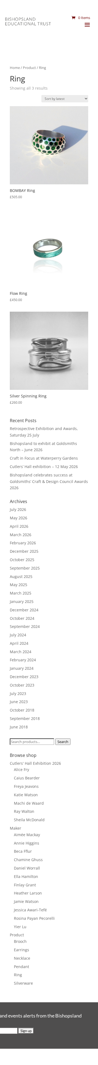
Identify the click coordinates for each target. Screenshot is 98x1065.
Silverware (23, 983)
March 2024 (20, 651)
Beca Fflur (23, 851)
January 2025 (21, 601)
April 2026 (19, 526)
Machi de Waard (29, 803)
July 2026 (18, 509)
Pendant (21, 966)
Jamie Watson (26, 901)
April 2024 (19, 643)
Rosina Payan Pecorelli (34, 918)
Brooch (20, 941)
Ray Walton (24, 811)
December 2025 (24, 551)
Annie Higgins (26, 843)
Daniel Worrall (27, 868)
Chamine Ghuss (28, 859)
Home (15, 67)
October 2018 (22, 710)
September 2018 (25, 718)
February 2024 (23, 659)
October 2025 (22, 559)
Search (62, 741)
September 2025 (25, 568)
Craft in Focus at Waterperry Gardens (44, 458)
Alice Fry (21, 769)
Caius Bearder (27, 777)
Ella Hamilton (26, 876)
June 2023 (19, 701)
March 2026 (20, 534)
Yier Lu (20, 926)
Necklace (22, 958)
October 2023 (22, 685)
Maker (15, 828)
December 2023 (24, 676)
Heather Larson (28, 893)
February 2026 (23, 542)
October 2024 (22, 618)
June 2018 (19, 726)
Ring (18, 974)
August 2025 (21, 576)
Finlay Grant (25, 884)
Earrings (21, 949)
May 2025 (18, 584)
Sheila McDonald (29, 819)
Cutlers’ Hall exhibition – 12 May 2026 (44, 466)
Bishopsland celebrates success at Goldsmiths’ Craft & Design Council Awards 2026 (49, 481)
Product (29, 67)
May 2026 (18, 517)
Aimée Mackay (27, 834)
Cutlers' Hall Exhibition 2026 (35, 763)
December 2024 (24, 609)
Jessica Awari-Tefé (30, 909)
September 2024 (25, 626)
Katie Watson (26, 794)
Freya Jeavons (26, 786)
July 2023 (18, 693)
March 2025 (20, 593)
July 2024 (18, 634)
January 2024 (21, 668)
